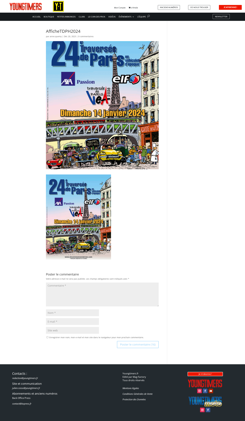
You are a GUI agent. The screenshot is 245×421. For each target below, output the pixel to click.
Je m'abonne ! (205, 373)
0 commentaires (86, 36)
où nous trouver (199, 7)
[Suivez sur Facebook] (205, 391)
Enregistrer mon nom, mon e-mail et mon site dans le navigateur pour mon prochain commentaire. (96, 337)
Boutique (49, 17)
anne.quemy (56, 36)
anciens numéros (169, 7)
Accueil (36, 17)
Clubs (82, 17)
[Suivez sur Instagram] (199, 391)
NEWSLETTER (221, 16)
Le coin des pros (96, 17)
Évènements (125, 17)
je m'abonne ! (230, 7)
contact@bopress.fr (21, 403)
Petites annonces (66, 17)
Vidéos (112, 17)
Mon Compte (119, 8)
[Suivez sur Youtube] (211, 391)
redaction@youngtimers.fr (25, 378)
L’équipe (141, 17)
